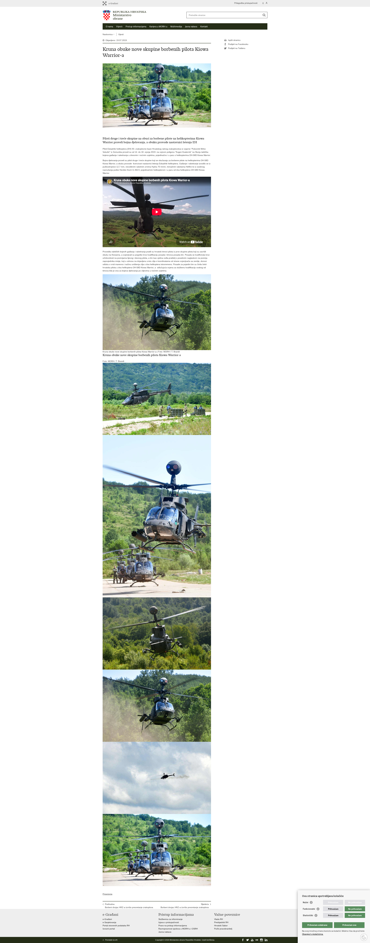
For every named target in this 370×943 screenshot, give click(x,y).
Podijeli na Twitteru (236, 48)
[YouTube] (252, 940)
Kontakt (204, 26)
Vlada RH (218, 919)
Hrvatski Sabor (221, 925)
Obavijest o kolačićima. (312, 934)
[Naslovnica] (144, 15)
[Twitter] (247, 940)
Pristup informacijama (136, 26)
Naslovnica (108, 34)
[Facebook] (243, 940)
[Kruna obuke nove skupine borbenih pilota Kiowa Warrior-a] (157, 398)
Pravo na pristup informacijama (172, 925)
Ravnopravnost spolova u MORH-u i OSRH (178, 929)
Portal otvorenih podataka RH (116, 925)
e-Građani (107, 919)
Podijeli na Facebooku (238, 44)
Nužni (305, 902)
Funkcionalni (309, 909)
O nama (109, 26)
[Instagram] (261, 940)
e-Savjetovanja (109, 922)
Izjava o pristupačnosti (168, 922)
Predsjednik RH (221, 922)
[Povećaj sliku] (157, 95)
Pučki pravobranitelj (223, 929)
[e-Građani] (115, 3)
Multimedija (176, 26)
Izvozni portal (109, 929)
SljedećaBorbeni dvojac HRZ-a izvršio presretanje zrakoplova (185, 905)
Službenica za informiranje (170, 919)
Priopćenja (107, 894)
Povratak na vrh (111, 940)
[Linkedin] (266, 940)
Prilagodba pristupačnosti (245, 3)
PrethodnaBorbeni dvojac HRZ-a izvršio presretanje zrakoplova (129, 905)
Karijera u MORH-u (158, 26)
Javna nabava (191, 26)
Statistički (308, 915)
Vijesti (119, 26)
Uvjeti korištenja (208, 940)
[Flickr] (257, 940)
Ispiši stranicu (234, 40)
